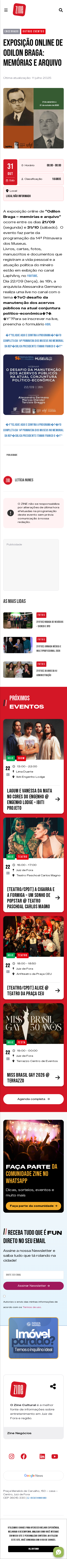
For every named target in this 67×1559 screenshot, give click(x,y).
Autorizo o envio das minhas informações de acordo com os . (30, 1304)
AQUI (47, 324)
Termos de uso (32, 1307)
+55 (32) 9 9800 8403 (37, 1498)
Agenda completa (31, 1099)
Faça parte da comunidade (32, 1205)
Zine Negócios (19, 1433)
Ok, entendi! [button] (33, 1548)
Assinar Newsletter (32, 1285)
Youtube (32, 276)
